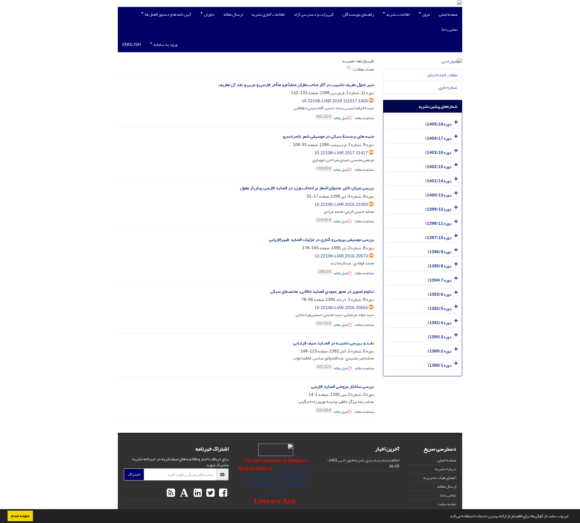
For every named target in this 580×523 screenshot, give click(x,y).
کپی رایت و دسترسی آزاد (314, 14)
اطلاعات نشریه (398, 14)
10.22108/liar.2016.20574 (341, 256)
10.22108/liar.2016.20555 (341, 308)
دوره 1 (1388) (440, 365)
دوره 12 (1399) (438, 209)
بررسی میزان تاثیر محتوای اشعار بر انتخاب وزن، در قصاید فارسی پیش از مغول (307, 187)
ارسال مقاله (233, 14)
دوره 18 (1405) (438, 124)
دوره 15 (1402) (438, 167)
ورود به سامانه (165, 44)
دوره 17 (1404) (438, 138)
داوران (208, 14)
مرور (426, 14)
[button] (447, 517)
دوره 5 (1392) (440, 309)
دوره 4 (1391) (440, 323)
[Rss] (170, 493)
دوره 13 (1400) (438, 195)
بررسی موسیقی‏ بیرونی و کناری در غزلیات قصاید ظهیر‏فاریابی (321, 239)
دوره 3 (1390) (440, 337)
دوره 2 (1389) (440, 351)
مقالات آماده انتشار (442, 75)
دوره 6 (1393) (440, 294)
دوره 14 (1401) (438, 181)
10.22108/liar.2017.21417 (341, 153)
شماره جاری (447, 87)
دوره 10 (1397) (438, 238)
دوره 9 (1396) (440, 252)
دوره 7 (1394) (440, 280)
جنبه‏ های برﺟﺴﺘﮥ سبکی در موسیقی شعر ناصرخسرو (328, 136)
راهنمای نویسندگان (358, 14)
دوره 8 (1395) (440, 266)
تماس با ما (450, 29)
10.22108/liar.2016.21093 (341, 204)
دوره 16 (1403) (438, 152)
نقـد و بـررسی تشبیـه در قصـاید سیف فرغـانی (333, 343)
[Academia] (183, 493)
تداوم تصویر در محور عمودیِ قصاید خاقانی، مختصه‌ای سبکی (322, 291)
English (131, 44)
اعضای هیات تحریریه (439, 478)
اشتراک (134, 474)
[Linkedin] (197, 493)
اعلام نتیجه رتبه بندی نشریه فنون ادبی (368, 460)
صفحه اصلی (448, 14)
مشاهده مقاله (364, 118)
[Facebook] (222, 493)
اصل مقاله (332, 118)
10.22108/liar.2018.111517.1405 (335, 101)
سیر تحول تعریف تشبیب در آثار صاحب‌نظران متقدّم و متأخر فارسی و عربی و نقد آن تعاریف (296, 84)
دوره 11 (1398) (438, 223)
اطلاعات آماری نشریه (268, 14)
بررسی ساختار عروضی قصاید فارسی (342, 386)
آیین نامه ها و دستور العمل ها (167, 14)
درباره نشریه (445, 469)
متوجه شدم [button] (20, 515)
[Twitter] (209, 493)
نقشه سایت (446, 504)
